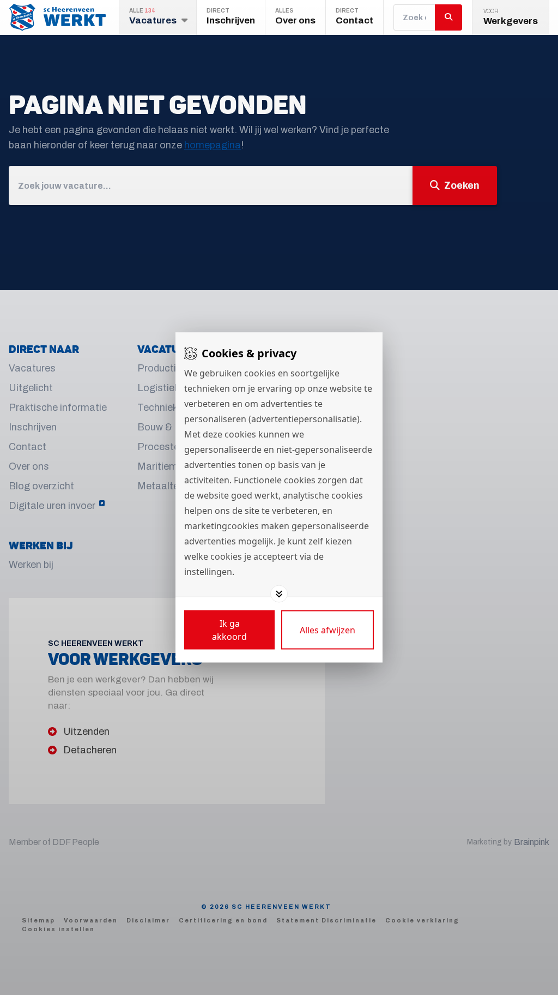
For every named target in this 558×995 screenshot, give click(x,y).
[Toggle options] (279, 594)
